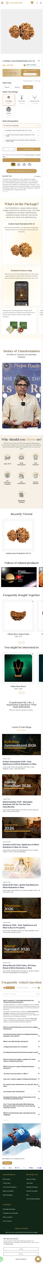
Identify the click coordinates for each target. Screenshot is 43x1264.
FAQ (27, 1195)
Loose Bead (9, 102)
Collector (28, 87)
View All (5, 1120)
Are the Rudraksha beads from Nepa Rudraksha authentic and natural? (20, 1035)
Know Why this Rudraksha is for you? (20, 171)
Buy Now (21, 160)
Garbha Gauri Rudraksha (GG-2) (18, 553)
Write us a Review (7, 1217)
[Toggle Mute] (6, 365)
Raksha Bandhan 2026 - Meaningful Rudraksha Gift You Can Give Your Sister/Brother (17, 804)
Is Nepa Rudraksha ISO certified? (15, 1047)
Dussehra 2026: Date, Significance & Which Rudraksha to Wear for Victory (21, 846)
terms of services (29, 154)
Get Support (7, 1163)
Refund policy (6, 1179)
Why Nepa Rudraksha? (9, 1209)
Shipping (37, 176)
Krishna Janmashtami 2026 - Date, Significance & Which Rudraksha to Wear (20, 763)
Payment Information (32, 1191)
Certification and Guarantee (10, 1213)
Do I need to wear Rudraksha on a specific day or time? (20, 1085)
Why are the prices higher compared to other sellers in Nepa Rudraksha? (19, 1060)
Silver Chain (21, 102)
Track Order (29, 1183)
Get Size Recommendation (33, 1199)
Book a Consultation (8, 1191)
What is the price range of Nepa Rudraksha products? (18, 1067)
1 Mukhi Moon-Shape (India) (18, 634)
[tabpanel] (21, 31)
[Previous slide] (19, 642)
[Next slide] (23, 642)
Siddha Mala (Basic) (18, 686)
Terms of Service (7, 1221)
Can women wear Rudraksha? (14, 1091)
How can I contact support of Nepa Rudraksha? (20, 1079)
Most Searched (10, 987)
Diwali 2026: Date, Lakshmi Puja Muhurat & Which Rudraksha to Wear (20, 886)
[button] (4, 395)
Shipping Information (32, 1187)
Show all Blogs (21, 730)
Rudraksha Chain (34, 102)
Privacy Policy (6, 1183)
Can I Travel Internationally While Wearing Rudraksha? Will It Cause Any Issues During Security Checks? (19, 1105)
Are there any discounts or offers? (15, 1073)
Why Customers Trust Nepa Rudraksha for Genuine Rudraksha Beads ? (18, 1001)
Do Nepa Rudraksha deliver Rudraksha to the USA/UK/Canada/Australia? (19, 1098)
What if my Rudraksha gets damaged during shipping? (19, 1113)
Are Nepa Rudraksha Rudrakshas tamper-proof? (20, 1052)
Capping (8, 114)
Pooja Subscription (8, 1195)
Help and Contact (31, 1179)
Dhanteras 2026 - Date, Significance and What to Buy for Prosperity (20, 926)
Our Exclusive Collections (10, 1187)
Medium (17, 87)
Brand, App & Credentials (23, 987)
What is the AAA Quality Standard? (15, 1041)
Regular (7, 87)
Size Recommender (28, 81)
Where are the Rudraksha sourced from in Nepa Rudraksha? (20, 1028)
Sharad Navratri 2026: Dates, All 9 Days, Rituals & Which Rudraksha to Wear (19, 966)
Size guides (37, 81)
